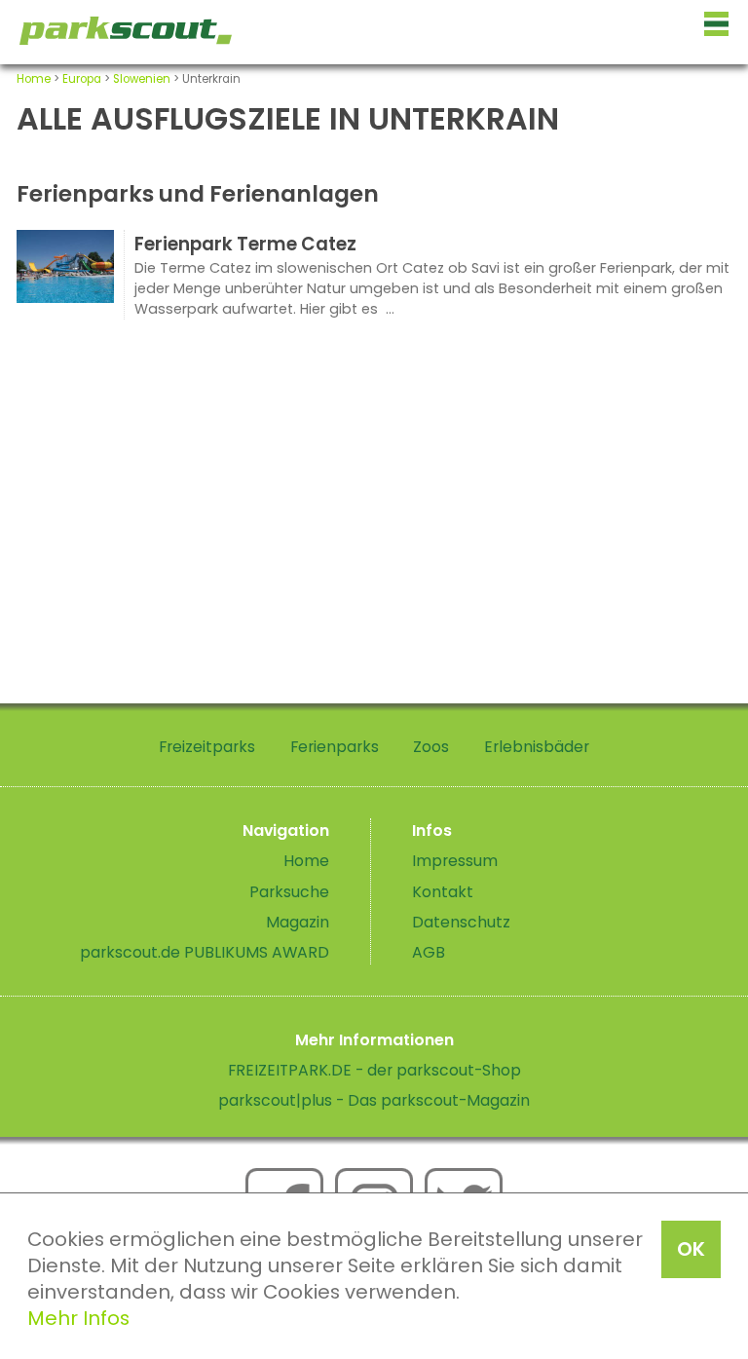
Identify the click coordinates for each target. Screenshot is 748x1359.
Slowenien (141, 79)
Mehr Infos (78, 1318)
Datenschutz (461, 922)
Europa (81, 79)
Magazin (297, 922)
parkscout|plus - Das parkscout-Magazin (374, 1100)
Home (34, 79)
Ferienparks (334, 747)
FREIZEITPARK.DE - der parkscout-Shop (374, 1070)
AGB (428, 952)
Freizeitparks (207, 747)
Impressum (455, 860)
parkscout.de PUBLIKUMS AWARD (204, 952)
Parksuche (289, 892)
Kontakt (442, 892)
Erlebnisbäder (536, 747)
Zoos (431, 747)
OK (691, 1249)
